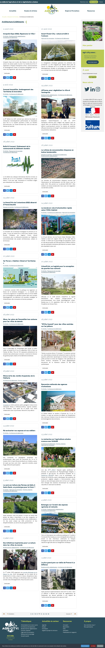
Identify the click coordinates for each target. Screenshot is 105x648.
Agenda (44, 625)
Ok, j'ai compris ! (85, 646)
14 (48, 614)
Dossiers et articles (46, 96)
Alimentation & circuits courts (29, 625)
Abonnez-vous (84, 2)
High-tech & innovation (47, 38)
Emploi (44, 627)
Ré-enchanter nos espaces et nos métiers (19, 431)
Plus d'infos (100, 646)
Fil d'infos (6, 36)
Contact (10, 639)
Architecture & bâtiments (13, 22)
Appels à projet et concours (49, 630)
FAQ (64, 628)
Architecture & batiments (28, 627)
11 (41, 614)
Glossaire (65, 630)
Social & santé (25, 636)
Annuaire (65, 625)
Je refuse (93, 646)
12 (43, 614)
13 (46, 614)
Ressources (67, 621)
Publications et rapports (69, 632)
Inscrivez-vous (92, 62)
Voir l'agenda (92, 77)
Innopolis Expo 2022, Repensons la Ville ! (19, 34)
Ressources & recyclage (15, 151)
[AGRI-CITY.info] (51, 12)
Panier (101, 2)
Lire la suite (7, 73)
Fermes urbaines (22, 380)
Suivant (68, 614)
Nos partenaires (88, 627)
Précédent (11, 614)
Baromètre (66, 627)
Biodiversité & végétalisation (17, 36)
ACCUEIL (10, 636)
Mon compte (93, 2)
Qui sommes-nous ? (89, 625)
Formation (45, 628)
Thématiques (26, 621)
